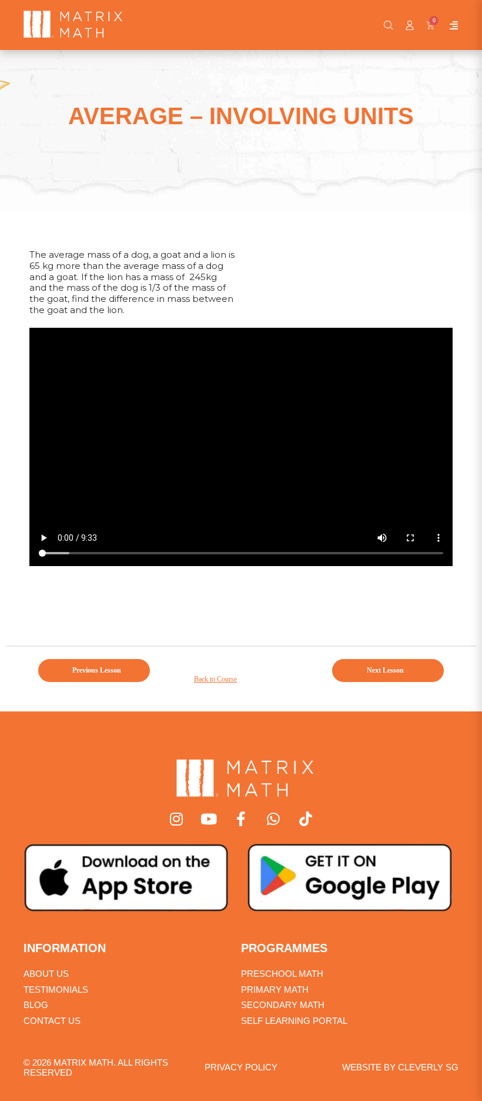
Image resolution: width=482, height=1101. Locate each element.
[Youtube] (209, 818)
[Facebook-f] (241, 818)
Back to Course (215, 679)
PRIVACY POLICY (241, 1067)
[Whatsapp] (273, 818)
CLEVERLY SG (428, 1067)
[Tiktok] (306, 818)
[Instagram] (176, 818)
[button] (388, 25)
